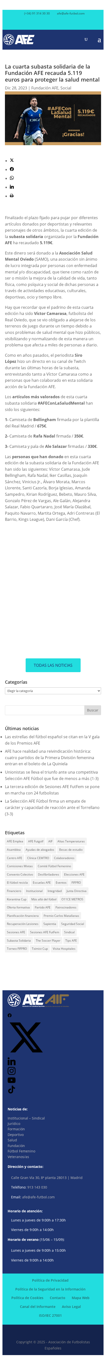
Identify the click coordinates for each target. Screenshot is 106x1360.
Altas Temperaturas (71, 841)
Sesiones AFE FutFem (44, 932)
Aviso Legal (71, 1306)
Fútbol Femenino (21, 1151)
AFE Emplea (15, 841)
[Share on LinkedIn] (12, 187)
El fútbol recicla (17, 882)
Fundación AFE (44, 88)
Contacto (57, 1297)
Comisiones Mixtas (20, 866)
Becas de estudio (71, 850)
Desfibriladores (48, 874)
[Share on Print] (12, 196)
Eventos (61, 882)
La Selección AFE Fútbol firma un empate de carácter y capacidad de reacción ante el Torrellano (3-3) (52, 807)
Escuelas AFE (42, 882)
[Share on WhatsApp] (12, 178)
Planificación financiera (23, 916)
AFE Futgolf (35, 841)
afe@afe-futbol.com (38, 1197)
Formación (16, 1129)
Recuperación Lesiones (22, 924)
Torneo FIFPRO (17, 949)
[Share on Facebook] (12, 169)
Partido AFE (43, 907)
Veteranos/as (18, 1156)
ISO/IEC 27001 (50, 1315)
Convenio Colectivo (20, 874)
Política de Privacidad (50, 1280)
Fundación (16, 1145)
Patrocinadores (65, 907)
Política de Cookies (27, 1297)
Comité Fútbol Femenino (54, 866)
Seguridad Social (72, 924)
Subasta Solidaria (19, 940)
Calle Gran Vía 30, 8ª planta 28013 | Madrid (47, 1177)
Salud (12, 1140)
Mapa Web (80, 1297)
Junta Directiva (77, 891)
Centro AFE (14, 858)
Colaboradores (64, 858)
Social (65, 88)
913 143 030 (37, 1187)
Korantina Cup (16, 899)
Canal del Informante (37, 1306)
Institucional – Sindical (26, 1118)
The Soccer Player (48, 940)
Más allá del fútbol (43, 899)
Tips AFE (71, 940)
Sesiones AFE (16, 932)
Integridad (55, 891)
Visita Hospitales (64, 949)
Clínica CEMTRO (38, 858)
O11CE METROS (72, 899)
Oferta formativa (18, 907)
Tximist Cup (40, 949)
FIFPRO (76, 882)
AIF (50, 841)
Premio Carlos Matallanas (61, 916)
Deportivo (16, 1134)
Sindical (69, 932)
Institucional (34, 891)
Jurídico (14, 1123)
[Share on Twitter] (12, 160)
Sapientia (49, 924)
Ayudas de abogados (40, 850)
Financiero (14, 891)
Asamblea (14, 850)
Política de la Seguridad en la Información (50, 1289)
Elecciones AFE (74, 874)
